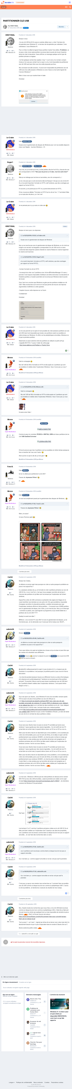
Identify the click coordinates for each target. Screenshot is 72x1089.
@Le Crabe (38, 166)
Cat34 (10, 577)
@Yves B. (25, 495)
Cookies (46, 1082)
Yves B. (10, 467)
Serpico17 (33, 1013)
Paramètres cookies (57, 1082)
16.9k (8, 645)
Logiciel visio (36, 1032)
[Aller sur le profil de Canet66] (27, 1022)
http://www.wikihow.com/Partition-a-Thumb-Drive (35, 345)
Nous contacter (38, 1082)
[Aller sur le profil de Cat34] (10, 583)
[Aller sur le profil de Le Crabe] (10, 144)
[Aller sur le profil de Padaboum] (27, 999)
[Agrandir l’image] (44, 429)
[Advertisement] (36, 13)
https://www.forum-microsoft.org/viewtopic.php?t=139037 (42, 781)
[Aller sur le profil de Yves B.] (10, 473)
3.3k (9, 153)
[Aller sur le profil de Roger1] (10, 169)
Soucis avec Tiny (35, 999)
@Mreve (25, 470)
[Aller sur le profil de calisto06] (10, 636)
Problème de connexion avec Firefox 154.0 (35, 1010)
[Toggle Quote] (21, 235)
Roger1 (10, 162)
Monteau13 (33, 1046)
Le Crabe (10, 138)
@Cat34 (27, 633)
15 (13, 50)
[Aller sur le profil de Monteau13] (27, 1042)
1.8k (9, 178)
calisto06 (10, 629)
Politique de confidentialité (24, 1082)
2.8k (9, 482)
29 (14, 482)
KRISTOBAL (14, 26)
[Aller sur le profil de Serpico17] (27, 1009)
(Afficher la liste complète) (10, 996)
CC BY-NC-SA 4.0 (36, 1084)
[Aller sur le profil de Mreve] (10, 364)
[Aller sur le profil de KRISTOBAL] (5, 27)
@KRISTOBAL (27, 141)
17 (13, 153)
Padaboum (33, 1000)
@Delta (22, 656)
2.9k (9, 373)
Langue (11, 1082)
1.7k (9, 50)
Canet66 (32, 1025)
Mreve (10, 358)
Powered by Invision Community (36, 1086)
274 (14, 645)
